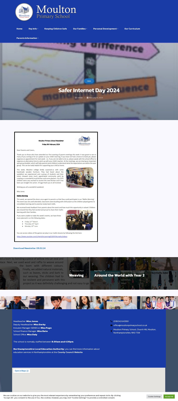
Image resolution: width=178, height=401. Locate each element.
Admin (80, 97)
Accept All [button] (169, 396)
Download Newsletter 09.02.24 (29, 248)
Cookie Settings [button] (154, 396)
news (89, 81)
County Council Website (70, 352)
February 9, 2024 (96, 97)
